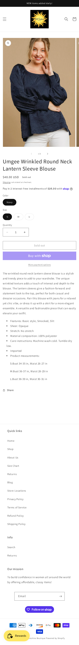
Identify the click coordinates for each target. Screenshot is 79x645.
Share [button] (10, 390)
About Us (12, 457)
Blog (10, 482)
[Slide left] (31, 154)
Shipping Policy (16, 524)
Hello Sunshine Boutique (34, 638)
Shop (10, 449)
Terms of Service (17, 507)
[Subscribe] (60, 596)
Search (11, 547)
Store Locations (16, 490)
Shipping (6, 182)
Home (10, 440)
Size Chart (13, 465)
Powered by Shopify (55, 638)
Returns (12, 474)
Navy (11, 203)
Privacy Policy (15, 499)
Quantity (7, 225)
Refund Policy (15, 515)
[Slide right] (48, 154)
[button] (5, 19)
